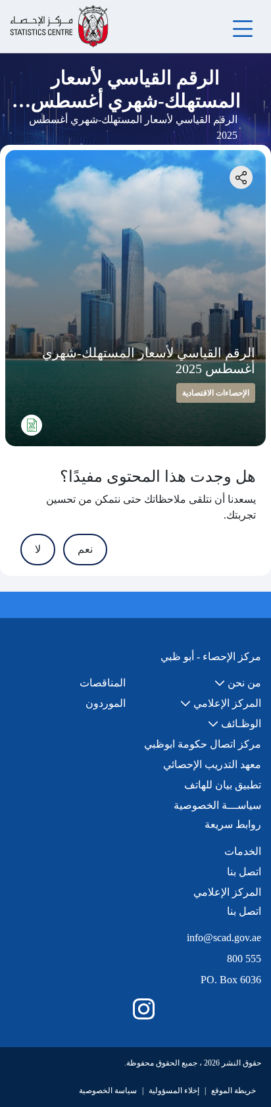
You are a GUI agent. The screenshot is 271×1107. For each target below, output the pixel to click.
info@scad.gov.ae (224, 937)
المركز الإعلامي (227, 892)
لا (38, 549)
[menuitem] (237, 683)
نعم (85, 549)
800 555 (244, 958)
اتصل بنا (244, 871)
